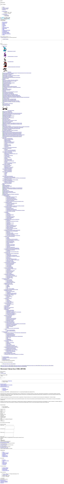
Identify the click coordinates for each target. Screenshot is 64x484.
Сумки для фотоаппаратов (10, 330)
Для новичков (10, 92)
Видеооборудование (5, 32)
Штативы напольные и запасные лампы (11, 179)
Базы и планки (8, 344)
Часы (6, 189)
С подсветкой (10, 103)
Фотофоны (6, 212)
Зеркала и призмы (7, 157)
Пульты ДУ (8, 257)
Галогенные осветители (10, 197)
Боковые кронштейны (10, 342)
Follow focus (8, 295)
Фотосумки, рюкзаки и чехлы (11, 258)
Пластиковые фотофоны (10, 216)
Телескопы (4, 25)
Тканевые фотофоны (10, 217)
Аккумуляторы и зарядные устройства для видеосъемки (16, 323)
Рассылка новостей (5, 470)
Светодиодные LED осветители (11, 199)
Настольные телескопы (15, 100)
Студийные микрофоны (10, 314)
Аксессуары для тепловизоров (7, 176)
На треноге (9, 122)
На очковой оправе (11, 110)
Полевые (8, 85)
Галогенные (8, 269)
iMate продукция (7, 308)
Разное (3, 34)
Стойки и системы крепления (9, 236)
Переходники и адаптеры (10, 211)
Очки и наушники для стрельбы (9, 353)
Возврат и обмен (5, 8)
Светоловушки (8, 265)
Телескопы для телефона (16, 101)
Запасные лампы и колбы (8, 267)
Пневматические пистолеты (11, 348)
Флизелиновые (9, 218)
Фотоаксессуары (7, 252)
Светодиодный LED (9, 281)
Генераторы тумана (9, 277)
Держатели (8, 246)
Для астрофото (6, 156)
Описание (4, 388)
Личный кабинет (5, 467)
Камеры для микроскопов (8, 139)
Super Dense (8, 213)
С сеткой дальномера (14, 130)
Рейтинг (1, 438)
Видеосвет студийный (8, 279)
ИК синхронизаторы (9, 264)
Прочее (3, 23)
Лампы (7, 327)
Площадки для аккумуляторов (11, 324)
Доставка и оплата (5, 7)
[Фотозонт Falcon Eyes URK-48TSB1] (9, 363)
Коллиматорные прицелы (10, 334)
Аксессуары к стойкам (10, 288)
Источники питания (7, 165)
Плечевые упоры (9, 296)
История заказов (5, 468)
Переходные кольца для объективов (12, 253)
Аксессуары (4, 137)
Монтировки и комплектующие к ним (10, 153)
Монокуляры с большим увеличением (22, 126)
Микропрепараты (7, 140)
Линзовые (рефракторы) (16, 95)
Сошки (5, 175)
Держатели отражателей (10, 247)
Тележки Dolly (8, 301)
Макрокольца (8, 254)
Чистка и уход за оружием (10, 351)
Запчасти (6, 143)
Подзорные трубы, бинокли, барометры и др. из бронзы (14, 354)
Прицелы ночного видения (17, 135)
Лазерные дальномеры (6, 30)
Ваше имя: (2, 425)
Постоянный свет (7, 195)
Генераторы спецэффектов (8, 274)
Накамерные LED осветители (11, 209)
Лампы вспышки (9, 204)
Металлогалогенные (9, 271)
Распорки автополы (9, 242)
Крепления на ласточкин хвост (11, 346)
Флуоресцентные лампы (10, 270)
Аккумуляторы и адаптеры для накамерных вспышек (15, 210)
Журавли (7, 238)
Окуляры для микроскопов (9, 142)
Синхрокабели (8, 266)
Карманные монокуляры (16, 128)
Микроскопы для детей (12, 51)
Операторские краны (10, 303)
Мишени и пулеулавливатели (9, 181)
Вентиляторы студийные (10, 275)
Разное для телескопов (8, 163)
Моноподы (8, 231)
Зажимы (7, 243)
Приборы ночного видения (7, 131)
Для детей (8, 119)
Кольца (7, 341)
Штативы (6, 149)
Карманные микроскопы (16, 77)
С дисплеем (9, 74)
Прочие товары (5, 331)
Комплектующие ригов (10, 322)
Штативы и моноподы (8, 315)
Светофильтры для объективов (11, 255)
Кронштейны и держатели (10, 325)
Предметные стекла (7, 145)
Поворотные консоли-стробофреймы (12, 248)
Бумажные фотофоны (10, 214)
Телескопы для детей (14, 91)
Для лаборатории (10, 61)
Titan (7, 287)
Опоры (5, 173)
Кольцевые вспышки (10, 208)
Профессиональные (13, 86)
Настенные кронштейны (10, 244)
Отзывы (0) (4, 390)
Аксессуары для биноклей (6, 148)
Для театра (9, 81)
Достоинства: (2, 428)
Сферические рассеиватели (11, 226)
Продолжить (3, 440)
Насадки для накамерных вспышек (12, 221)
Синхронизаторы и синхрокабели (10, 262)
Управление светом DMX (10, 282)
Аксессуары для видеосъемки (9, 321)
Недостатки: (2, 432)
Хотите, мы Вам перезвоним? (11, 37)
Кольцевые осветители (10, 200)
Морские (8, 84)
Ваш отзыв (2, 436)
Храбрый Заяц (8, 339)
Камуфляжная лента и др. (10, 350)
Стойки (7, 237)
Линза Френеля (11, 117)
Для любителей (11, 93)
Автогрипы (8, 304)
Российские (9, 89)
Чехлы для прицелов (7, 170)
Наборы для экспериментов (17, 187)
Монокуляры (4, 28)
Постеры (5, 161)
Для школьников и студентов (13, 56)
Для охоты (8, 125)
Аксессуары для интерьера (7, 183)
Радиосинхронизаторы (10, 263)
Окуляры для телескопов (8, 155)
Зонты (7, 193)
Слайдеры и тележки (8, 298)
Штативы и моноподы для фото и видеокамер (12, 230)
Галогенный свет (9, 280)
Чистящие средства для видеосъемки (12, 328)
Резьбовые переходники (10, 245)
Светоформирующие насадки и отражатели (11, 219)
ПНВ (3, 29)
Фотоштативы (8, 317)
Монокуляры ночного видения (19, 134)
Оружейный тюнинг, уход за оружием (10, 349)
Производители (5, 456)
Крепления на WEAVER (10, 345)
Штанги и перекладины (10, 241)
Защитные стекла (9, 272)
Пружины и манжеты (8, 182)
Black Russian (8, 337)
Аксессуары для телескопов (7, 151)
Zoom (6, 88)
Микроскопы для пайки (16, 75)
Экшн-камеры (10, 191)
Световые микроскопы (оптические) (14, 66)
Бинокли (3, 24)
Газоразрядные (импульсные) (11, 268)
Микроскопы (4, 462)
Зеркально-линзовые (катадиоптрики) (22, 97)
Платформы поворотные (10, 249)
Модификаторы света (8, 290)
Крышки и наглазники (8, 169)
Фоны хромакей (7, 305)
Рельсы (7, 299)
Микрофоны (6, 309)
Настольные (10, 111)
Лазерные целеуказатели (10, 335)
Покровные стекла (7, 144)
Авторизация (6, 15)
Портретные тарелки (10, 224)
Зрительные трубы (5, 27)
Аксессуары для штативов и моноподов (13, 235)
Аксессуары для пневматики (7, 180)
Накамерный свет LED (8, 283)
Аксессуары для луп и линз (7, 178)
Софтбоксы (8, 220)
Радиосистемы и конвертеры (11, 313)
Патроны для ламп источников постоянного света (15, 201)
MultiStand (8, 286)
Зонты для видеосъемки (10, 291)
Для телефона (10, 76)
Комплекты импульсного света (11, 203)
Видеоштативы (9, 316)
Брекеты (7, 297)
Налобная (8, 105)
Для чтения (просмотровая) (17, 113)
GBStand (7, 285)
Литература (6, 146)
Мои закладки (4, 469)
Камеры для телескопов (8, 152)
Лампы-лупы (10, 112)
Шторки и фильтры (9, 227)
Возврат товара (5, 455)
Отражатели (8, 292)
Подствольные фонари (8, 352)
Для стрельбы (10, 121)
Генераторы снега (9, 276)
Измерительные (11, 115)
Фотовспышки (8, 207)
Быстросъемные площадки (11, 319)
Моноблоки (8, 343)
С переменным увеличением (18, 127)
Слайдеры (8, 300)
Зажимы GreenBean (9, 326)
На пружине (8, 215)
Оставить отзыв (3, 373)
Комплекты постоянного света (11, 196)
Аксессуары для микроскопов (7, 138)
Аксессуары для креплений (7, 171)
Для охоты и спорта (13, 120)
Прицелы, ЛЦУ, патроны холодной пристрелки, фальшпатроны (15, 332)
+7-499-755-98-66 (5, 39)
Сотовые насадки (9, 229)
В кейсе (7, 78)
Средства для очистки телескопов (10, 162)
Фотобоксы (8, 250)
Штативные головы (9, 232)
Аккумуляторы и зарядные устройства (13, 256)
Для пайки (9, 116)
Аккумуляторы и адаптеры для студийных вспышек (15, 205)
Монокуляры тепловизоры (17, 133)
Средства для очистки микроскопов (10, 147)
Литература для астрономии (9, 160)
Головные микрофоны (10, 310)
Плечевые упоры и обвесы (9, 294)
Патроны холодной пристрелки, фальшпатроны (14, 336)
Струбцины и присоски (10, 234)
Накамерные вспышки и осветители (10, 206)
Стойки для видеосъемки (8, 284)
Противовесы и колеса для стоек (12, 239)
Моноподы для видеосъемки (11, 318)
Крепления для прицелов (8, 340)
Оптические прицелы (10, 333)
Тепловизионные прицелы (17, 136)
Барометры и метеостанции (17, 188)
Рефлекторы (8, 223)
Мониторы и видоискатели (9, 307)
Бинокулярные (10, 73)
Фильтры (6, 158)
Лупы (3, 26)
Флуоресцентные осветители (11, 198)
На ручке (8, 104)
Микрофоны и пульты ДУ (8, 167)
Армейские (9, 83)
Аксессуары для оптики (6, 33)
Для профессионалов (14, 94)
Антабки (5, 172)
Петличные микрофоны (10, 312)
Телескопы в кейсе (13, 99)
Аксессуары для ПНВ (6, 164)
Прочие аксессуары (9, 260)
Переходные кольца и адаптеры (11, 228)
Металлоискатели (12, 192)
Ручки (5, 174)
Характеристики (5, 389)
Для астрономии (12, 82)
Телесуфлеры (6, 306)
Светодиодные (8, 273)
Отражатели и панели (10, 222)
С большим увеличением (16, 87)
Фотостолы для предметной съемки (12, 251)
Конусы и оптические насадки (11, 225)
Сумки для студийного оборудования (12, 259)
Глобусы (7, 190)
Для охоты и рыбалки (14, 80)
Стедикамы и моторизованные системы (11, 289)
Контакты (4, 9)
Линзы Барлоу (6, 154)
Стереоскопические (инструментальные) (24, 72)
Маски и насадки (7, 166)
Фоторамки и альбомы (10, 261)
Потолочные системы (10, 240)
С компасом (9, 129)
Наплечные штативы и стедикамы (12, 233)
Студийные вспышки (8, 202)
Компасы (8, 185)
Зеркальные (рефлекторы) (16, 96)
